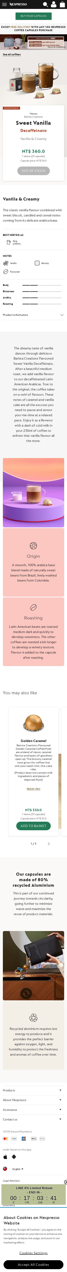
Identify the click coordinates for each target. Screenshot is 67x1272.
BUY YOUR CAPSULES (33, 16)
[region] (33, 1240)
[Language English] (18, 1169)
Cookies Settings (33, 1253)
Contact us (10, 1119)
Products (9, 1090)
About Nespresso (14, 1100)
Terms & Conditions (57, 47)
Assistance (10, 1110)
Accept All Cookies (33, 1265)
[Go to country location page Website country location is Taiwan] (5, 1169)
